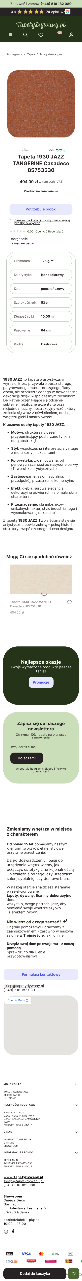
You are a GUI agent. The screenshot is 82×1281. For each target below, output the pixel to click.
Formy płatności (15, 1112)
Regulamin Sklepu (41, 768)
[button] (11, 35)
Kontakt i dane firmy (17, 1139)
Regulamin (11, 1160)
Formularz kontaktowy (41, 974)
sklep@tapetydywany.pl (24, 986)
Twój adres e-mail (23, 746)
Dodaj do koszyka (35, 1273)
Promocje (41, 682)
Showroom (11, 1145)
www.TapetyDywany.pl (23, 1177)
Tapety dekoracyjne (51, 54)
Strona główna (14, 54)
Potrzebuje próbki (41, 209)
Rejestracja (12, 1095)
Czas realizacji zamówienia (22, 1118)
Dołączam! (27, 758)
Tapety (31, 54)
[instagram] (6, 1231)
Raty (7, 1122)
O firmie (9, 1142)
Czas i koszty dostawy (19, 1115)
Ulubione (10, 1098)
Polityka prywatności (18, 1163)
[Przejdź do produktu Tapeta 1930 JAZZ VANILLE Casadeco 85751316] (41, 579)
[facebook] (13, 1231)
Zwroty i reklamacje (18, 1125)
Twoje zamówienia (16, 1091)
